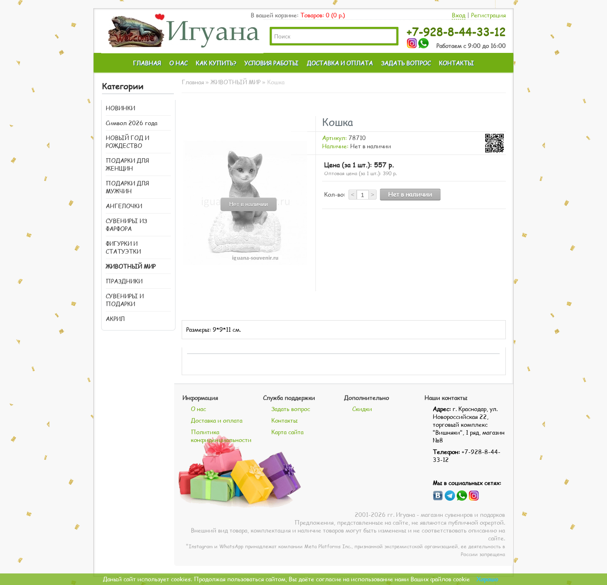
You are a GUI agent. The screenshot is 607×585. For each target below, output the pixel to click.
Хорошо (487, 579)
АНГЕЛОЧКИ (124, 206)
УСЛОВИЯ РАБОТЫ (271, 63)
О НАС (178, 63)
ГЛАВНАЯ (147, 63)
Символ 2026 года (131, 123)
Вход (458, 15)
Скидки (362, 409)
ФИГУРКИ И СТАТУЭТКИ (123, 247)
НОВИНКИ (120, 108)
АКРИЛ (115, 319)
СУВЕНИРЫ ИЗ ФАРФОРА (126, 225)
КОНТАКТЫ (456, 63)
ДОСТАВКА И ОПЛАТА (340, 63)
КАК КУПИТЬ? (216, 63)
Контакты (284, 420)
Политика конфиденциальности (221, 436)
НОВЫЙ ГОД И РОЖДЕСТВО (127, 142)
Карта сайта (287, 432)
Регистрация (488, 15)
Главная (193, 82)
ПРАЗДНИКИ (124, 281)
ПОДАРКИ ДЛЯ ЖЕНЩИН (127, 164)
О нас (198, 409)
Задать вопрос (290, 409)
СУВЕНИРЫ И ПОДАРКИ (125, 300)
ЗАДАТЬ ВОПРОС (406, 63)
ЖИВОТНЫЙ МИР (131, 266)
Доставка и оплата (216, 420)
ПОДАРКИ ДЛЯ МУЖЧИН (127, 187)
